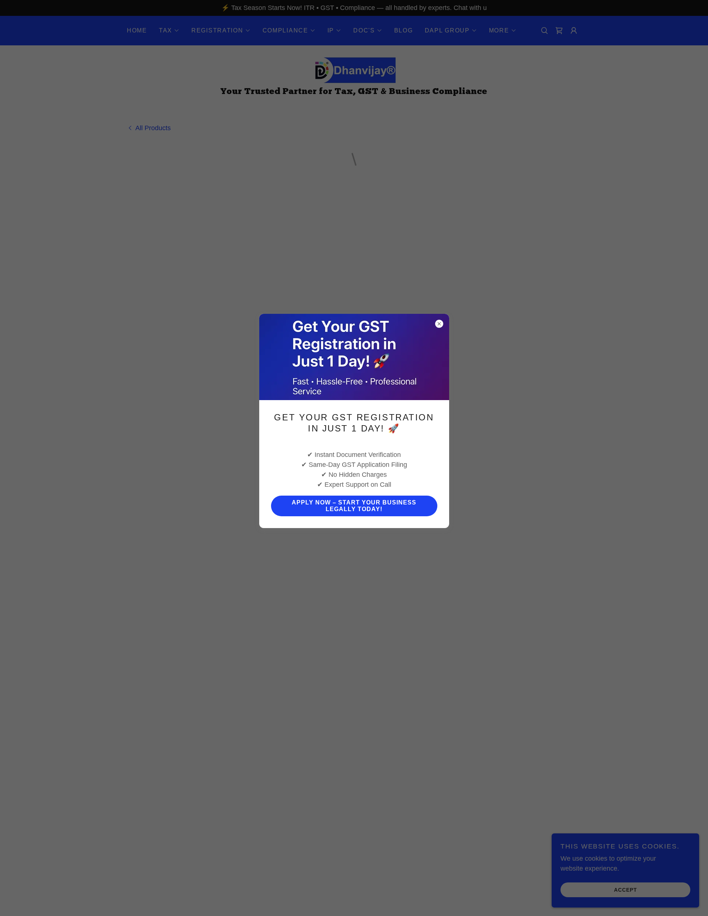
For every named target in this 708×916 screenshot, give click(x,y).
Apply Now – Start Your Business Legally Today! (354, 505)
